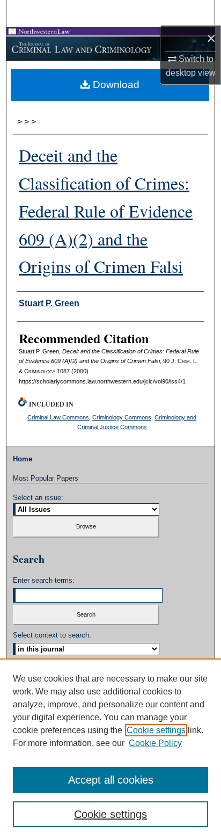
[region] (110, 749)
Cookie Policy (155, 743)
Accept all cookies (110, 780)
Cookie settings (156, 730)
